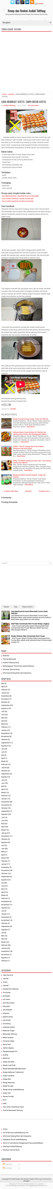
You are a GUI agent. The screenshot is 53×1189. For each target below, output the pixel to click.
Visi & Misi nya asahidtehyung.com (16, 1133)
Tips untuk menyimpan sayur (13, 1107)
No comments (33, 105)
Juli (2, 711)
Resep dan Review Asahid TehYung (26, 10)
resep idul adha (8, 1062)
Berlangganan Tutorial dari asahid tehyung (18, 666)
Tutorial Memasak (9, 659)
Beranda (28, 491)
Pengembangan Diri (10, 1051)
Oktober (4, 702)
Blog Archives (27, 607)
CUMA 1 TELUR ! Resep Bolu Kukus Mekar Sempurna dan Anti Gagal (28, 447)
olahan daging (8, 1048)
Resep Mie (7, 1079)
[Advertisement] (26, 72)
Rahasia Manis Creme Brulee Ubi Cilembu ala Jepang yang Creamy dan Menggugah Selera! (29, 433)
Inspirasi (6, 1013)
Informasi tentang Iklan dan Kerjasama (17, 673)
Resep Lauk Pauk (9, 1065)
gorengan (6, 996)
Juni (2, 715)
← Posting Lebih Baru (10, 491)
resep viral (6, 1093)
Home (4, 94)
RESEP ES (6, 1058)
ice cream (6, 999)
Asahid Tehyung (9, 105)
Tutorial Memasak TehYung (13, 1110)
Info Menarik (7, 1010)
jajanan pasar (8, 1017)
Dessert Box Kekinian (11, 989)
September (5, 705)
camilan (11, 94)
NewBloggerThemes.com (38, 1185)
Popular (6, 607)
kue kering (7, 1024)
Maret (3, 724)
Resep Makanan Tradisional (13, 1072)
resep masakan (8, 1076)
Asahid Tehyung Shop (11, 662)
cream (5, 982)
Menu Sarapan (8, 1037)
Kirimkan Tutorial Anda (11, 669)
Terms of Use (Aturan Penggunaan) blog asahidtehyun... (23, 1143)
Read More (31, 427)
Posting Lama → (45, 491)
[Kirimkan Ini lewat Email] (2, 404)
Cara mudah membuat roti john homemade (17, 198)
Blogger (26, 1181)
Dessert (6, 985)
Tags (15, 607)
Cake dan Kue (8, 975)
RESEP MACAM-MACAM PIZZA (14, 1069)
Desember (5, 696)
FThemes (19, 1184)
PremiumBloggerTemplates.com (17, 1185)
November (5, 699)
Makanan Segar (8, 1031)
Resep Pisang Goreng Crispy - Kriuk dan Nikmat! (30, 419)
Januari (4, 693)
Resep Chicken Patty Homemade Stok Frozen (28, 636)
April (3, 687)
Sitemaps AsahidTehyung (12, 1146)
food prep (6, 992)
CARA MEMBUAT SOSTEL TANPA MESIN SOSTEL (23, 101)
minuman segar (8, 1041)
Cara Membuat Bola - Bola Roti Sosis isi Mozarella (20, 196)
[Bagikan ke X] (7, 404)
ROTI (4, 1100)
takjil (4, 1103)
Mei (2, 683)
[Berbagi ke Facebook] (9, 404)
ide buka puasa (8, 1003)
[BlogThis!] (5, 404)
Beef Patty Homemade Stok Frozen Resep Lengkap (30, 624)
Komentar (8, 1168)
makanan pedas (9, 1027)
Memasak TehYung (10, 1034)
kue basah (7, 1020)
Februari (4, 690)
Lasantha (40, 1184)
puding (5, 1055)
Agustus (4, 708)
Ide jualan (6, 1006)
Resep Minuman (9, 1083)
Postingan (8, 1164)
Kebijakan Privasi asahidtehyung (15, 1139)
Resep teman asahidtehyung (13, 1089)
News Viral (7, 1044)
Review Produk (8, 1096)
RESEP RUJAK (8, 1086)
